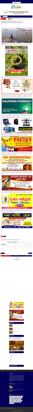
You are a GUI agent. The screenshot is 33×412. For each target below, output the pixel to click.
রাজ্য (10, 361)
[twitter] (17, 0)
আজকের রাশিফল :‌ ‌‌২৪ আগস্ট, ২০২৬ (17, 331)
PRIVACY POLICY (14, 370)
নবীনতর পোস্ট (2, 253)
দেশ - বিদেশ (5, 20)
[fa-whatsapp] (14, 0)
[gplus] (19, 410)
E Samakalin (8, 408)
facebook (26, 255)
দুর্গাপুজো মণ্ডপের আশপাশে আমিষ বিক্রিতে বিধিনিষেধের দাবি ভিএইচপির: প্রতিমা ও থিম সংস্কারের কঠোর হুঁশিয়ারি (15, 18)
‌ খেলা (11, 396)
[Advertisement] (16, 281)
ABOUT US (3, 370)
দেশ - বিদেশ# (4, 236)
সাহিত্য (10, 403)
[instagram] (19, 0)
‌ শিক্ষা (22, 396)
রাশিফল (11, 362)
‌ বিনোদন (17, 396)
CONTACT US (8, 370)
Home (2, 20)
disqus (16, 255)
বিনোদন (11, 358)
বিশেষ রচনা (21, 400)
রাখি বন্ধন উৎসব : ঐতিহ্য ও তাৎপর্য (17, 324)
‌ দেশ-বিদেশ (14, 396)
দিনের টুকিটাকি (11, 355)
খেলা (10, 354)
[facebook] (12, 0)
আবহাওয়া (21, 397)
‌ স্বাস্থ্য (10, 397)
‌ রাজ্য (19, 396)
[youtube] (15, 0)
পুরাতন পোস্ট (30, 253)
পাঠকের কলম (14, 400)
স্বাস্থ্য (13, 403)
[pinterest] (20, 0)
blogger (6, 255)
